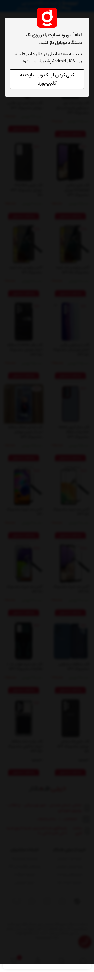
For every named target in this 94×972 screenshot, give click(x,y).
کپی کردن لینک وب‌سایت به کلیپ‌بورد (47, 79)
